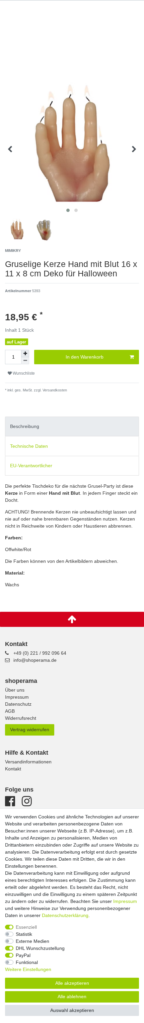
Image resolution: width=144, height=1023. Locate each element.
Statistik (24, 934)
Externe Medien (32, 941)
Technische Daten (29, 446)
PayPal (23, 955)
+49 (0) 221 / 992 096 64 (39, 653)
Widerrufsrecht (20, 718)
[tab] (72, 426)
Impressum (17, 697)
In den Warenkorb (84, 357)
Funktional (27, 962)
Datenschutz (18, 704)
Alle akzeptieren (72, 983)
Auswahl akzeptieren (72, 1010)
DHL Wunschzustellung (40, 948)
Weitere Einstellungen (28, 969)
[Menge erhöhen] (25, 353)
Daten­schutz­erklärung (65, 915)
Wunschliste (23, 373)
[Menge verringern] (25, 360)
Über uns (14, 690)
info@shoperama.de (35, 660)
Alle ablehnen (72, 996)
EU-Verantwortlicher (31, 465)
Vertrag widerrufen (29, 729)
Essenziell (26, 927)
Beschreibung (24, 426)
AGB (10, 711)
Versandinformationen (28, 761)
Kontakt (13, 768)
